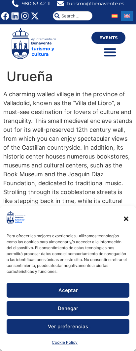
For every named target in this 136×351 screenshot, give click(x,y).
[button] (126, 219)
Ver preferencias (68, 326)
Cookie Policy (65, 342)
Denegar (68, 308)
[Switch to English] (127, 16)
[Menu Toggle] (110, 52)
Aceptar (68, 290)
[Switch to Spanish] (114, 16)
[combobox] (72, 15)
